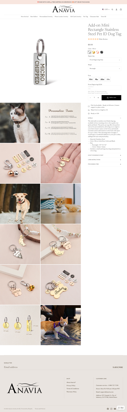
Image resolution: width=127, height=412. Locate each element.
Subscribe (118, 367)
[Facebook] (108, 409)
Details (90, 118)
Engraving (91, 56)
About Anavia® (71, 382)
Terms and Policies (40, 408)
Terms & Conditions (73, 388)
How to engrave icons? (95, 155)
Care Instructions (94, 159)
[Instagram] (111, 409)
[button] (104, 76)
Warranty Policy (72, 392)
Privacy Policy (71, 385)
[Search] (112, 9)
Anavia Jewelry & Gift (14, 408)
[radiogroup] (104, 79)
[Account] (116, 9)
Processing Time (93, 164)
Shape (90, 64)
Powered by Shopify (26, 408)
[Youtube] (115, 409)
